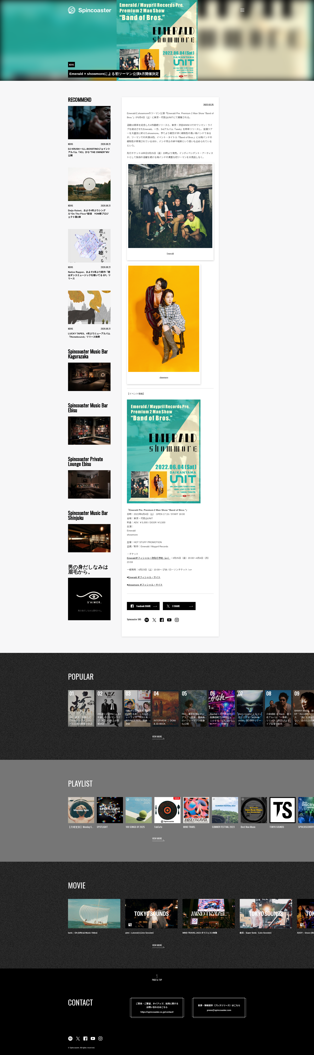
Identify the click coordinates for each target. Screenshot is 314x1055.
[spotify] (146, 621)
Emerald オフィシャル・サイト (144, 577)
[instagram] (176, 621)
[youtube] (169, 621)
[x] (154, 621)
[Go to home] (89, 10)
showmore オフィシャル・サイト (145, 584)
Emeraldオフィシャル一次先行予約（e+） (148, 558)
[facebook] (161, 621)
